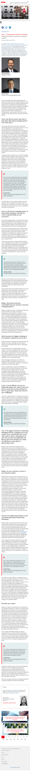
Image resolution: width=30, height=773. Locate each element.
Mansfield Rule (23, 531)
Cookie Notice (4, 761)
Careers (3, 752)
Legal (2, 757)
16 (25, 739)
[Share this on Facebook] (3, 27)
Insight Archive (5, 31)
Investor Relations (5, 754)
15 (21, 739)
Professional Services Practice (11, 690)
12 (10, 739)
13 (14, 739)
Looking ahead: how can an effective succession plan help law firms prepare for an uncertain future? (15, 45)
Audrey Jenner (15, 692)
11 (7, 739)
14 (17, 739)
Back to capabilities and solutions (18, 2)
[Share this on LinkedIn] (10, 27)
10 (3, 739)
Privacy (2, 759)
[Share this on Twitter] (6, 27)
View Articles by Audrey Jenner (9, 702)
